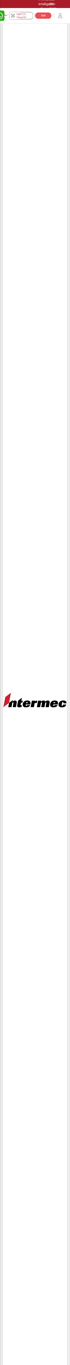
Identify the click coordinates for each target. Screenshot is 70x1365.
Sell (43, 15)
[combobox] (28, 16)
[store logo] (5, 15)
